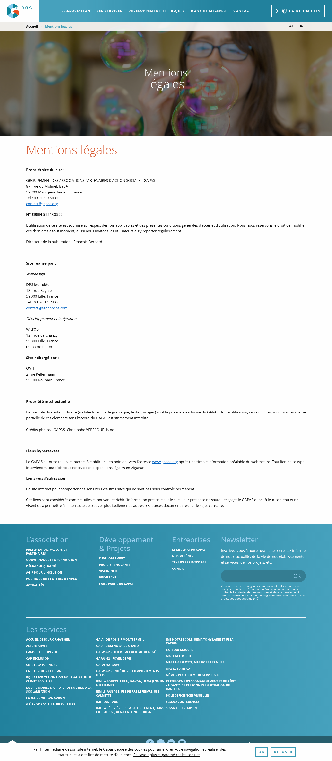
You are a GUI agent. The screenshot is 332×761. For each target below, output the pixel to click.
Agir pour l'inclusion (44, 572)
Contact (179, 569)
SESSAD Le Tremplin (181, 708)
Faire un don (305, 11)
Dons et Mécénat (209, 11)
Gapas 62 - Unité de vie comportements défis (127, 673)
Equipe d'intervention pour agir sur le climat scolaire (58, 679)
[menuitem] (76, 11)
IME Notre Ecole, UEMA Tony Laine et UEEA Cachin (199, 641)
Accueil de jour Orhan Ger (48, 639)
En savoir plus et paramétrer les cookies (166, 754)
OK (297, 575)
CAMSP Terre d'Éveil (42, 652)
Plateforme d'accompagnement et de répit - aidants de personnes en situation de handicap (201, 685)
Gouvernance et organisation (51, 560)
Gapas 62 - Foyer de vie (114, 658)
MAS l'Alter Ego (178, 656)
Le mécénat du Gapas (188, 550)
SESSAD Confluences (183, 702)
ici (258, 598)
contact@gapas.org (42, 203)
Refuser (283, 751)
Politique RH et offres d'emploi (52, 579)
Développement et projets (156, 11)
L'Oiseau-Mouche (179, 650)
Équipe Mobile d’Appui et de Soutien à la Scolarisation (58, 690)
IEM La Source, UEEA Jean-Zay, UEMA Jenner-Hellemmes (130, 683)
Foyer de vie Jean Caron (45, 698)
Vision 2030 (108, 571)
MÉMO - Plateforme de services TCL (194, 675)
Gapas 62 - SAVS (108, 665)
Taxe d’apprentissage (189, 562)
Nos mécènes (182, 556)
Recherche (107, 577)
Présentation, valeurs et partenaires (46, 552)
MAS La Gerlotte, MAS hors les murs (195, 662)
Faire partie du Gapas (116, 584)
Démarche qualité (41, 566)
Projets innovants (114, 565)
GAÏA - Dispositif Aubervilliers (50, 704)
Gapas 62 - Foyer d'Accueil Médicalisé (126, 652)
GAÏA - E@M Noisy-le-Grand (117, 646)
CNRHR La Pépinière (41, 665)
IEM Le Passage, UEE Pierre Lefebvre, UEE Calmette (127, 693)
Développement (112, 558)
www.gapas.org (165, 461)
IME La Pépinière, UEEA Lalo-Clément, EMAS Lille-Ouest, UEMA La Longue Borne (130, 710)
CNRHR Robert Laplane (44, 671)
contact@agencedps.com (47, 307)
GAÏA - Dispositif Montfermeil (120, 639)
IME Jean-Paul (107, 702)
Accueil (32, 26)
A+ (291, 26)
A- (301, 26)
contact (242, 11)
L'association (76, 11)
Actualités (35, 585)
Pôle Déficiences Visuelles (188, 695)
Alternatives (36, 646)
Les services (109, 11)
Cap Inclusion (38, 658)
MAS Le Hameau (178, 669)
